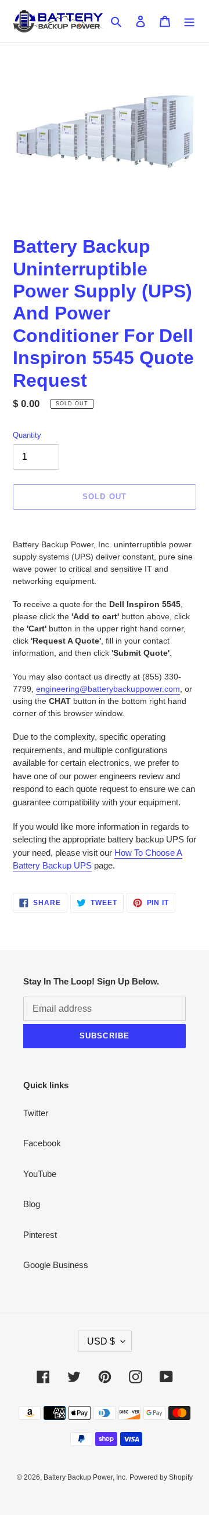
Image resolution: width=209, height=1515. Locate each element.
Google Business (55, 1265)
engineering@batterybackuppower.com (108, 688)
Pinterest (40, 1235)
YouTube (39, 1174)
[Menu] (189, 21)
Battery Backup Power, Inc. (85, 1477)
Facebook (42, 1143)
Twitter (35, 1113)
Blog (31, 1204)
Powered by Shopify (161, 1477)
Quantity (27, 435)
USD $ (101, 1341)
